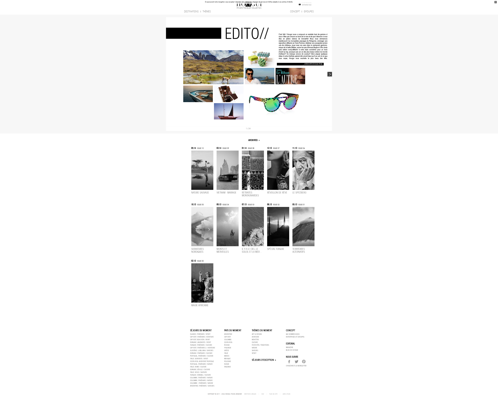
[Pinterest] (304, 362)
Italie (226, 353)
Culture (255, 342)
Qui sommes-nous (293, 334)
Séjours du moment (201, 330)
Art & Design (257, 334)
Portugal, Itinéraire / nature (201, 364)
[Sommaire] (168, 128)
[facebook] (289, 362)
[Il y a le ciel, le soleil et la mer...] (253, 227)
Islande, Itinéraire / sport (200, 334)
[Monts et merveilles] (228, 227)
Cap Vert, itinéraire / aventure (202, 337)
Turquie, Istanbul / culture (200, 375)
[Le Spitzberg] (303, 171)
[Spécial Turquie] (278, 227)
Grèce (226, 350)
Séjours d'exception (263, 360)
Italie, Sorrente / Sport (199, 359)
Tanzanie (227, 367)
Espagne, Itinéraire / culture (201, 353)
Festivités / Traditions (260, 345)
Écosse (227, 345)
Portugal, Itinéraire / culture (201, 356)
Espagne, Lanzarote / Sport (200, 342)
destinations (191, 11)
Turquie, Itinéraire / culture (201, 345)
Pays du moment (232, 330)
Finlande (227, 348)
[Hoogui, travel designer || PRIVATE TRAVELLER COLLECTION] (249, 4)
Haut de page (304, 318)
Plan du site (273, 394)
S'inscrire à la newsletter (296, 366)
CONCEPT (295, 11)
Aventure (255, 337)
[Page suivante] (329, 74)
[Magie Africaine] (202, 283)
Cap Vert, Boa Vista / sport (200, 339)
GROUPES (309, 11)
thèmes (207, 11)
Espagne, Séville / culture (200, 369)
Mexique (227, 359)
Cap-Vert (227, 337)
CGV (262, 394)
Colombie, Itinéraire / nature (201, 378)
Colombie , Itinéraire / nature (201, 383)
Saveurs (255, 350)
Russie (226, 364)
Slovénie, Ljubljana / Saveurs (201, 350)
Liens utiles (286, 394)
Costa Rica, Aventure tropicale (202, 361)
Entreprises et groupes (295, 337)
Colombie (227, 339)
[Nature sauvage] (202, 171)
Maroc (226, 356)
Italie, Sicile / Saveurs (198, 372)
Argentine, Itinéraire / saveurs (202, 386)
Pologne (227, 361)
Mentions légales (250, 394)
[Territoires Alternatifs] (303, 227)
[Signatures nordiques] (202, 227)
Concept (290, 330)
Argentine (228, 334)
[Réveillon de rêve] (278, 171)
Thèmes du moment (262, 330)
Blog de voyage (292, 350)
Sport (254, 353)
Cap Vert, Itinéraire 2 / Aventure (202, 348)
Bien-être (255, 339)
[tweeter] (296, 362)
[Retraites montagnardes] (253, 171)
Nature (254, 348)
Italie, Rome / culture (198, 367)
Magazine (289, 347)
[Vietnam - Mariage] (228, 171)
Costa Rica (228, 342)
